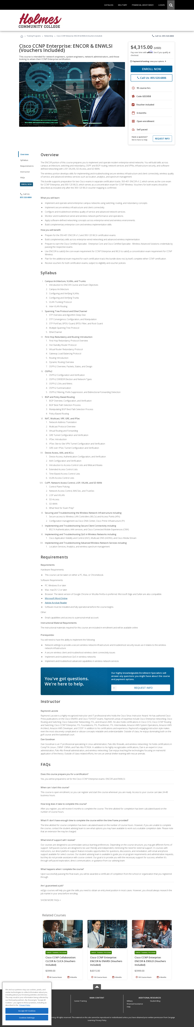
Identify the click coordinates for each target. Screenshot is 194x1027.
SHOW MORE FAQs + (51, 900)
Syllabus (24, 160)
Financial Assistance (135, 1004)
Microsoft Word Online (56, 598)
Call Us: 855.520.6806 (163, 36)
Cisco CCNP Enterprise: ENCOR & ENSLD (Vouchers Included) (150, 961)
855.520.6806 (26, 197)
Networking (48, 36)
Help (129, 1007)
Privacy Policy (101, 1020)
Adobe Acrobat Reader (56, 602)
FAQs (22, 177)
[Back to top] (97, 997)
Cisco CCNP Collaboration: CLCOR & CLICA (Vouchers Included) (61, 961)
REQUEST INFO (162, 138)
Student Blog (155, 1001)
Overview (24, 154)
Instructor (25, 172)
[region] (27, 1003)
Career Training (80, 1001)
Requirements (27, 166)
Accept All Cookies (27, 1011)
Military (130, 1001)
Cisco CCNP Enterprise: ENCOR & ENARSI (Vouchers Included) (106, 961)
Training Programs (34, 36)
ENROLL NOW (151, 69)
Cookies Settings (27, 1017)
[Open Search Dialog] (171, 4)
